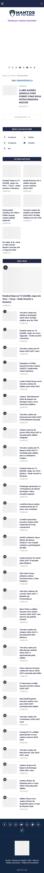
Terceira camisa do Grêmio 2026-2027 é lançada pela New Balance (29, 633)
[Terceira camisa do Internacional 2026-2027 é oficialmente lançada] (9, 418)
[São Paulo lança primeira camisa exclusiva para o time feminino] (9, 577)
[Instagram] (16, 67)
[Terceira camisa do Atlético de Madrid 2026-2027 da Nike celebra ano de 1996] (32, 201)
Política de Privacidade (30, 863)
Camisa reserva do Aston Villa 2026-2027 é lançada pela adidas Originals (30, 434)
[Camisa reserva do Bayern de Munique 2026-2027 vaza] (9, 769)
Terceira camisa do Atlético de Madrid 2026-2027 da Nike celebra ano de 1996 (32, 214)
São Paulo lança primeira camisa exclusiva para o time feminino (29, 577)
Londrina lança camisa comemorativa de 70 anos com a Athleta (29, 506)
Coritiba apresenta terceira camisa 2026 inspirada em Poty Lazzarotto (29, 523)
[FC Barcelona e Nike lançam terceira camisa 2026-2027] (9, 687)
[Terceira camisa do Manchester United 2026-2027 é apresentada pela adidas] (9, 651)
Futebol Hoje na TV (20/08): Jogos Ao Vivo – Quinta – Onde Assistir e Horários (31, 472)
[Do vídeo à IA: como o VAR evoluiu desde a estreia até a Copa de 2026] (11, 233)
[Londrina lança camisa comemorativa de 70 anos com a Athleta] (9, 508)
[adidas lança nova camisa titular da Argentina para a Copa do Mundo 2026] (9, 802)
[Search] (41, 3)
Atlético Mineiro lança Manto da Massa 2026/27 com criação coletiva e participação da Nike (30, 542)
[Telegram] (27, 67)
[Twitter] (12, 67)
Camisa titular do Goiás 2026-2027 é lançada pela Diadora (30, 560)
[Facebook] (9, 67)
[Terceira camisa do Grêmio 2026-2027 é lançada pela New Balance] (9, 633)
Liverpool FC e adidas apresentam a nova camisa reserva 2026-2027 (29, 736)
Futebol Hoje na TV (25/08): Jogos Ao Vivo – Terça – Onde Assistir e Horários (11, 184)
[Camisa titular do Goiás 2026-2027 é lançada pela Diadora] (9, 561)
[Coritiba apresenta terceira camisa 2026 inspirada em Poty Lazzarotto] (9, 523)
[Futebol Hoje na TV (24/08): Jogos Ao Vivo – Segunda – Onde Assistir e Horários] (9, 334)
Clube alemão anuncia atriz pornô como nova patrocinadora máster (30, 96)
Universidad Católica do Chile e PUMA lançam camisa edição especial (10, 215)
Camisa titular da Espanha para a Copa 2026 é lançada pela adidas (29, 784)
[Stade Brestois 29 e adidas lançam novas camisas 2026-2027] (32, 171)
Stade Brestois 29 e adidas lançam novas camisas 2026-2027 (32, 184)
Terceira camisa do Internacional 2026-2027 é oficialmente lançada (31, 417)
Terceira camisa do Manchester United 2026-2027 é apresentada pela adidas (28, 653)
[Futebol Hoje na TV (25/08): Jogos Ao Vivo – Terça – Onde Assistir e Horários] (11, 171)
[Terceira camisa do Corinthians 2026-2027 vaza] (9, 720)
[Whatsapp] (23, 67)
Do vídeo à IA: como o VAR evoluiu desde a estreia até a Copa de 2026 (11, 246)
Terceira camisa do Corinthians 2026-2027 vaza (30, 719)
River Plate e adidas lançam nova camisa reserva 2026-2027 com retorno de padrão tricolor (30, 614)
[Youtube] (20, 67)
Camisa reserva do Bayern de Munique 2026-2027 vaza (28, 767)
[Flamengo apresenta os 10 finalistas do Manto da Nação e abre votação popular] (9, 490)
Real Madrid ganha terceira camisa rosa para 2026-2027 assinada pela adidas (29, 702)
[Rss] (31, 67)
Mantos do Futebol (9, 75)
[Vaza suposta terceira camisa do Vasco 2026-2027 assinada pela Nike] (9, 672)
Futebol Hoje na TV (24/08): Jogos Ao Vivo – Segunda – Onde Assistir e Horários (31, 334)
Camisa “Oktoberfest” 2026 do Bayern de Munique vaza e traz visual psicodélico (29, 400)
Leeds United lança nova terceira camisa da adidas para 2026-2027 (31, 383)
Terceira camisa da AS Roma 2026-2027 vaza (29, 349)
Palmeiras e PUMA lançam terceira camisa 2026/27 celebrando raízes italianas (30, 367)
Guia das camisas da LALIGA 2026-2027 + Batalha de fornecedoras (29, 595)
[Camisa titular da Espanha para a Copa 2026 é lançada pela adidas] (9, 784)
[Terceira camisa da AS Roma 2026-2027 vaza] (9, 352)
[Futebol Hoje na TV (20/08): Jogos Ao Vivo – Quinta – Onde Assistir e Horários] (9, 472)
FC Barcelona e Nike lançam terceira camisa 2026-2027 (30, 685)
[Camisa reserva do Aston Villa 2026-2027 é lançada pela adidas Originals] (9, 433)
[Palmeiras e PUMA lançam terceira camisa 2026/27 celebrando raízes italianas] (9, 367)
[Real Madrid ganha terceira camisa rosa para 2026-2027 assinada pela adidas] (9, 702)
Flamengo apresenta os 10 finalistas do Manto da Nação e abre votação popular (30, 490)
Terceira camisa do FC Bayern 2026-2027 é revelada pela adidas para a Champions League (29, 453)
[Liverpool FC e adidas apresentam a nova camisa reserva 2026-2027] (9, 736)
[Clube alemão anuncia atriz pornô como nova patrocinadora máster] (9, 90)
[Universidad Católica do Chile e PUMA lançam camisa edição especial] (11, 201)
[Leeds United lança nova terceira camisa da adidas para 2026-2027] (9, 385)
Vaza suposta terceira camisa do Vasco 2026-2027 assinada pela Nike (30, 670)
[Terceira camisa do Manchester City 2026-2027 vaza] (9, 753)
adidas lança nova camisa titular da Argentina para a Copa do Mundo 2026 (30, 802)
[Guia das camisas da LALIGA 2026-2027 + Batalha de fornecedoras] (9, 595)
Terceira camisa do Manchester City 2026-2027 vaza (30, 752)
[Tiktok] (34, 67)
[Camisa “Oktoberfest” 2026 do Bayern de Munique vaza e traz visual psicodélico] (9, 400)
